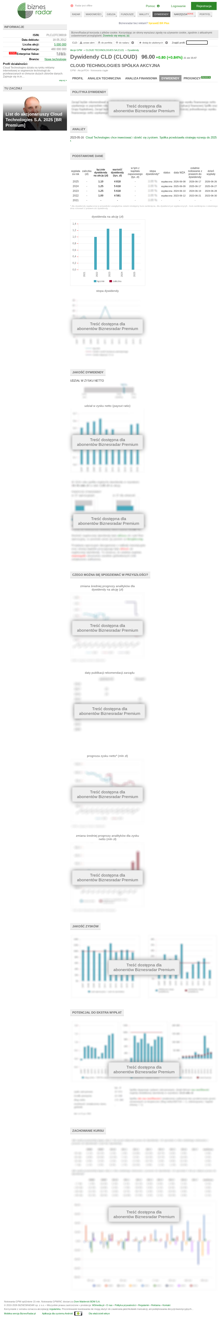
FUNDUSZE (127, 14)
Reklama (155, 1305)
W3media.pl (98, 1305)
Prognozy (197, 78)
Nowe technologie (55, 59)
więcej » (63, 80)
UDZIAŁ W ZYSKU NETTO (87, 380)
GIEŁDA (111, 14)
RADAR (76, 14)
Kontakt (166, 1305)
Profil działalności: (15, 63)
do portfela (106, 42)
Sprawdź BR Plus (158, 23)
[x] (128, 35)
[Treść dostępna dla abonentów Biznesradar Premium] (108, 392)
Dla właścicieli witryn (99, 1313)
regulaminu (55, 1309)
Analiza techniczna (104, 78)
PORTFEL (205, 14)
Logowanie (178, 6)
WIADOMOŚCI (93, 14)
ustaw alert (88, 42)
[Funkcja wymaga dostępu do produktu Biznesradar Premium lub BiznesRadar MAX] (61, 54)
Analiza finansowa (141, 78)
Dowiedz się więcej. (114, 35)
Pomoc (151, 6)
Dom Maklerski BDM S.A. (87, 1301)
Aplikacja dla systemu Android (57, 1313)
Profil (77, 78)
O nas (109, 1305)
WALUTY (144, 14)
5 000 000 (60, 44)
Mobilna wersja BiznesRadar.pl (20, 1313)
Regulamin (143, 1305)
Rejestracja (204, 6)
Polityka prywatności (125, 1305)
